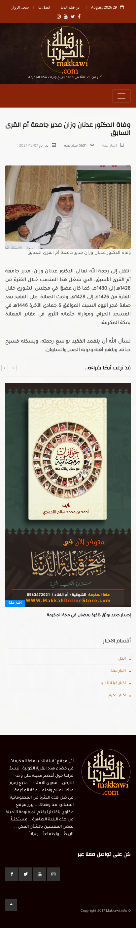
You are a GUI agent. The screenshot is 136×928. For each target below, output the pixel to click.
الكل (122, 659)
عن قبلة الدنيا (71, 7)
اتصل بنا (44, 7)
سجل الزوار (20, 7)
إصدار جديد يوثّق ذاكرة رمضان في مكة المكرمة (89, 615)
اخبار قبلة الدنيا (113, 683)
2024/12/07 (28, 146)
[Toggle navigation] (121, 96)
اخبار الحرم (117, 696)
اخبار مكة (109, 146)
